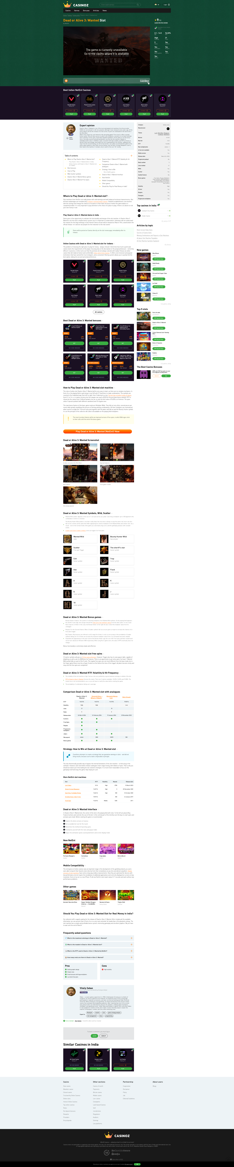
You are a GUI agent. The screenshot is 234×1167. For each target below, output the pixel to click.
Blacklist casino (68, 1089)
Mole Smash (126, 697)
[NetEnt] (168, 128)
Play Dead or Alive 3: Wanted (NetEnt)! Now (97, 431)
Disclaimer (126, 1089)
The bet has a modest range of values (119, 395)
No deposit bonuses (69, 1111)
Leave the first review (161, 22)
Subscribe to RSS (117, 1159)
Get (74, 343)
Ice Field (154, 283)
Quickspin (154, 355)
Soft (94, 1108)
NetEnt (65, 858)
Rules (65, 1108)
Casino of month (98, 1086)
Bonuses (86, 10)
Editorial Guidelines (129, 1098)
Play (71, 114)
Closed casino (67, 1092)
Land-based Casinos (99, 1105)
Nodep (66, 333)
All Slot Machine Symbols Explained (148, 241)
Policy (125, 1092)
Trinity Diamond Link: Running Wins (160, 333)
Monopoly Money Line (112, 697)
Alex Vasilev (78, 1020)
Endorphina (155, 345)
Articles (96, 10)
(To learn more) (128, 1164)
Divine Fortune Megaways (72, 789)
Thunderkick (155, 314)
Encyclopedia (67, 1120)
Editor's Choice (93, 362)
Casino (68, 10)
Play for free (126, 851)
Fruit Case (68, 800)
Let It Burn (68, 785)
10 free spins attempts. (89, 657)
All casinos (98, 312)
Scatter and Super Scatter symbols (76, 530)
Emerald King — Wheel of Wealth (97, 697)
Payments (96, 1089)
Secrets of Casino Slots (144, 233)
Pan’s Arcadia (156, 312)
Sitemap (95, 1120)
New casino (66, 1086)
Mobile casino (97, 1095)
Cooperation (126, 1086)
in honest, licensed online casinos (97, 201)
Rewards (66, 1114)
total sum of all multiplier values (102, 622)
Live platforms (97, 1123)
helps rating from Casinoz (102, 253)
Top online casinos (68, 1105)
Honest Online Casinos (70, 1102)
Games (76, 10)
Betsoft (83, 906)
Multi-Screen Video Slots (144, 230)
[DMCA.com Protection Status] (116, 1155)
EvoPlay (120, 904)
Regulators (96, 1114)
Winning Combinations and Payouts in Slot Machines (153, 235)
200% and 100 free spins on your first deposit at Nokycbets (161, 371)
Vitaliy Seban (71, 138)
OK (137, 1164)
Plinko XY (155, 293)
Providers (66, 1117)
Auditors (95, 1117)
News (105, 10)
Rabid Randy (155, 263)
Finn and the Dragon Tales (159, 273)
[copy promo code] (74, 110)
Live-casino (96, 1098)
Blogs (154, 1086)
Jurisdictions (97, 1111)
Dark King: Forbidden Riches (73, 793)
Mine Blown (155, 253)
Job (124, 1095)
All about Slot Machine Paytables (147, 238)
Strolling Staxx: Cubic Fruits (73, 797)
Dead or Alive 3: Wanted (159, 322)
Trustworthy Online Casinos (71, 1095)
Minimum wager (117, 362)
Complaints (96, 1102)
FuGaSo (154, 335)
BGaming (154, 295)
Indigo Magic (103, 904)
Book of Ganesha (157, 343)
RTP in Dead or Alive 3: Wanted (74, 679)
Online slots (67, 1098)
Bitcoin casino (97, 1092)
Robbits (154, 353)
